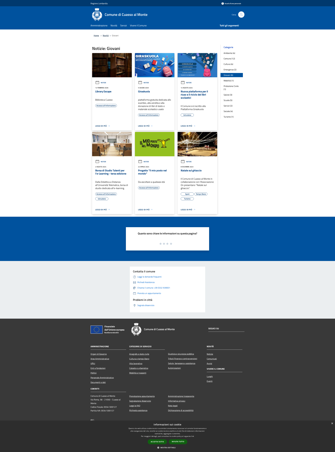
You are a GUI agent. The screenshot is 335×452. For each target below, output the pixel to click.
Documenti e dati (98, 382)
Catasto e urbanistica (138, 368)
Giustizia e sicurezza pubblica (181, 353)
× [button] (332, 423)
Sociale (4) (228, 111)
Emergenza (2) (230, 69)
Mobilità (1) (229, 80)
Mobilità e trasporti (137, 372)
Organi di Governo (99, 354)
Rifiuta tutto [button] (178, 441)
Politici (94, 372)
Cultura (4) (228, 64)
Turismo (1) (228, 116)
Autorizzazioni (174, 368)
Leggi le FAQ (134, 405)
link (192, 436)
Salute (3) (228, 94)
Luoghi (210, 376)
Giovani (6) (228, 75)
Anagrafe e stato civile (139, 354)
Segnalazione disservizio (140, 400)
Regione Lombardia (99, 3)
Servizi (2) (228, 105)
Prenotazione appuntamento (142, 396)
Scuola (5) (228, 100)
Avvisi (209, 363)
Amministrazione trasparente (181, 396)
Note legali (173, 405)
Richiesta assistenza (138, 410)
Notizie (103, 82)
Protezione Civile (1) (231, 88)
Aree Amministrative (100, 358)
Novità (106, 35)
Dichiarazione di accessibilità (180, 410)
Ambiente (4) (229, 53)
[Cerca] (241, 14)
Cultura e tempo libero (139, 358)
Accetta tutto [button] (157, 442)
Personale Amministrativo (102, 377)
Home (96, 35)
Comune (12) (229, 58)
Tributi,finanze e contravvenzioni (182, 358)
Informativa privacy (176, 400)
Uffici (93, 363)
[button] (167, 447)
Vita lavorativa (135, 363)
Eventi (210, 381)
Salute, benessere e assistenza (181, 363)
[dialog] (167, 436)
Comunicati (212, 358)
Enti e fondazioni (98, 368)
